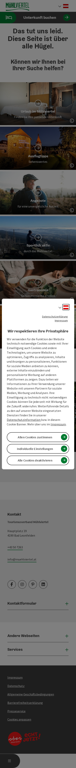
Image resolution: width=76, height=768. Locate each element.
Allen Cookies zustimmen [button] (35, 437)
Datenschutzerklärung (55, 316)
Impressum (61, 320)
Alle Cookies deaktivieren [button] (35, 460)
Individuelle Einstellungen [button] (35, 449)
